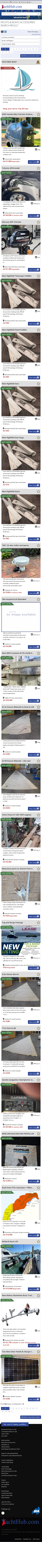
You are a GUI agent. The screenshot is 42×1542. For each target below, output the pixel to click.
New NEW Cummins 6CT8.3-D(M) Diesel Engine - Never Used (18, 653)
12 (2, 52)
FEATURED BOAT (9, 62)
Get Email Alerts (36, 34)
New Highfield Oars (10, 384)
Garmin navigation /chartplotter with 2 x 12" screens (18, 1080)
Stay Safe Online (5, 1502)
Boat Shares (4, 1473)
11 (36, 49)
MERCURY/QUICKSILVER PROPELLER (18, 1134)
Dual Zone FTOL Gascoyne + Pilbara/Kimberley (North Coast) (18, 1187)
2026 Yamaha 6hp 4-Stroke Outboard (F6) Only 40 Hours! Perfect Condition (18, 114)
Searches (14, 2)
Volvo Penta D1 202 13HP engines (16, 815)
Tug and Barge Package (12, 922)
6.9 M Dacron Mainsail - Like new (16, 761)
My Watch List (5, 1444)
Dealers (3, 1480)
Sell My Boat (4, 2)
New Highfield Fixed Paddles (14, 330)
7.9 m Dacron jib (9, 1028)
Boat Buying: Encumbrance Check (10, 1449)
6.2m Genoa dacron (10, 974)
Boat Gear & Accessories (8, 1442)
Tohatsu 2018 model (11, 168)
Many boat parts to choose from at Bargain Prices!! (18, 869)
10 (33, 49)
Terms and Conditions (7, 1504)
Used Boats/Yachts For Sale (9, 1431)
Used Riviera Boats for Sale (9, 1475)
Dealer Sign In (5, 1482)
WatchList (23, 2)
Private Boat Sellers (6, 1493)
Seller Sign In (36, 1539)
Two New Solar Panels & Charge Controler (18, 1352)
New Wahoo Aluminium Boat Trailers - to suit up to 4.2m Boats (18, 1295)
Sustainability (5, 1467)
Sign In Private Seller (7, 1495)
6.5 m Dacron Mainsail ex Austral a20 (18, 707)
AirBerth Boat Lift (10, 1241)
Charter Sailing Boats (7, 1460)
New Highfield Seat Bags (13, 437)
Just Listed (4, 1436)
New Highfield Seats (11, 491)
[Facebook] (2, 1513)
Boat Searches (5, 1440)
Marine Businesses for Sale (9, 1471)
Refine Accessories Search (31, 56)
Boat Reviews (5, 1491)
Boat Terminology (6, 1469)
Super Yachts (5, 1434)
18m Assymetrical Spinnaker (14, 599)
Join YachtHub (5, 1484)
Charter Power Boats (7, 1462)
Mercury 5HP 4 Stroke (11, 222)
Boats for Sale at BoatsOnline (9, 1453)
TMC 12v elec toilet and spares (15, 545)
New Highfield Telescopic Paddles (16, 276)
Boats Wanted (5, 1497)
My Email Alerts (5, 1447)
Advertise (4, 1486)
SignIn (27, 2)
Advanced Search (21, 17)
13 (6, 52)
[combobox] (21, 37)
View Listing (33, 162)
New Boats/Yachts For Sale (8, 1429)
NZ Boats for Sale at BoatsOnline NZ (11, 1455)
